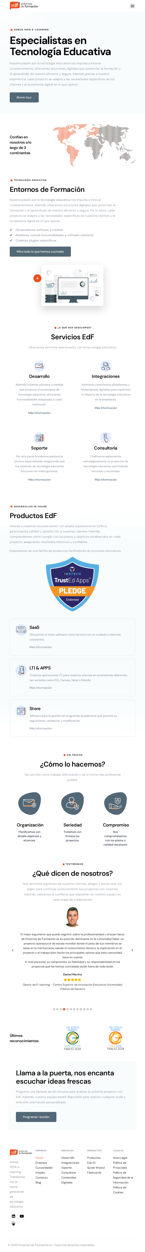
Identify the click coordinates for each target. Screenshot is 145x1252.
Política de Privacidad (120, 1165)
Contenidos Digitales (68, 1180)
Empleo (40, 1172)
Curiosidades (44, 1168)
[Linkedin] (13, 1216)
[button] (132, 6)
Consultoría (68, 1172)
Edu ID (91, 1163)
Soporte (66, 1168)
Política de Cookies (119, 1190)
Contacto (42, 1177)
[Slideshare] (13, 1223)
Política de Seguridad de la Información (123, 1177)
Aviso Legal (120, 1158)
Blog (38, 1182)
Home (39, 1158)
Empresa (41, 1163)
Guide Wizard (96, 1168)
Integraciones (70, 1163)
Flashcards (94, 1172)
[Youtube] (21, 1216)
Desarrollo (67, 1158)
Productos (93, 1158)
